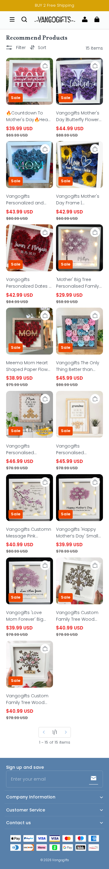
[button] (12, 19)
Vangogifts (60, 860)
